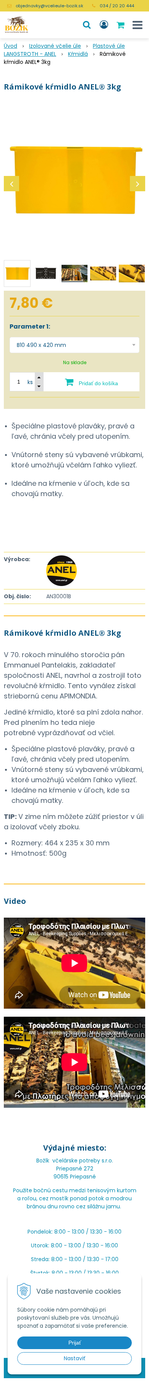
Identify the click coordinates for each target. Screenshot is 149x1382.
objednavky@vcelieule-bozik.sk (49, 6)
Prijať (74, 1343)
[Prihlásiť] (104, 25)
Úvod (10, 46)
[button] (87, 25)
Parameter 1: (30, 326)
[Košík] (121, 25)
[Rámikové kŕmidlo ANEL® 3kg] (74, 180)
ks (30, 382)
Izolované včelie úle (55, 46)
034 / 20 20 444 (117, 6)
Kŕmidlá (78, 54)
